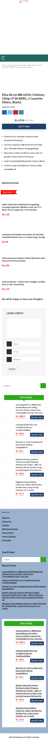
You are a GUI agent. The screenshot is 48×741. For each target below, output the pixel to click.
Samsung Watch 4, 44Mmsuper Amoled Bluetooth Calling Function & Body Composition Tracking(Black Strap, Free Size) (22, 574)
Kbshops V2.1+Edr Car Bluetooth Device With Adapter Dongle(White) (29, 445)
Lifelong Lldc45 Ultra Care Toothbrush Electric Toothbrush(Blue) (26, 427)
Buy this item (37, 417)
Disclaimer (6, 540)
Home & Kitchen (13, 65)
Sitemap (5, 525)
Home (4, 65)
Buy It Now (24, 126)
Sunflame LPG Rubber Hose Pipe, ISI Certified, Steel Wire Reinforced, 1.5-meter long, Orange (23, 235)
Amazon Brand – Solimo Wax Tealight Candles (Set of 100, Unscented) (23, 283)
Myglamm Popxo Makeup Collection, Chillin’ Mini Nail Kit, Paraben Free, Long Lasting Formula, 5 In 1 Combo (24, 606)
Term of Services (9, 536)
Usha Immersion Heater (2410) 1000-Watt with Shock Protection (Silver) (23, 259)
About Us (6, 517)
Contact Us (6, 521)
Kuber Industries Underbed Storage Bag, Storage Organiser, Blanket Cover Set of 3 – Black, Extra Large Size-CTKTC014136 (22, 207)
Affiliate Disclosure (10, 529)
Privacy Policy (8, 533)
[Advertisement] (24, 29)
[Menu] (3, 58)
